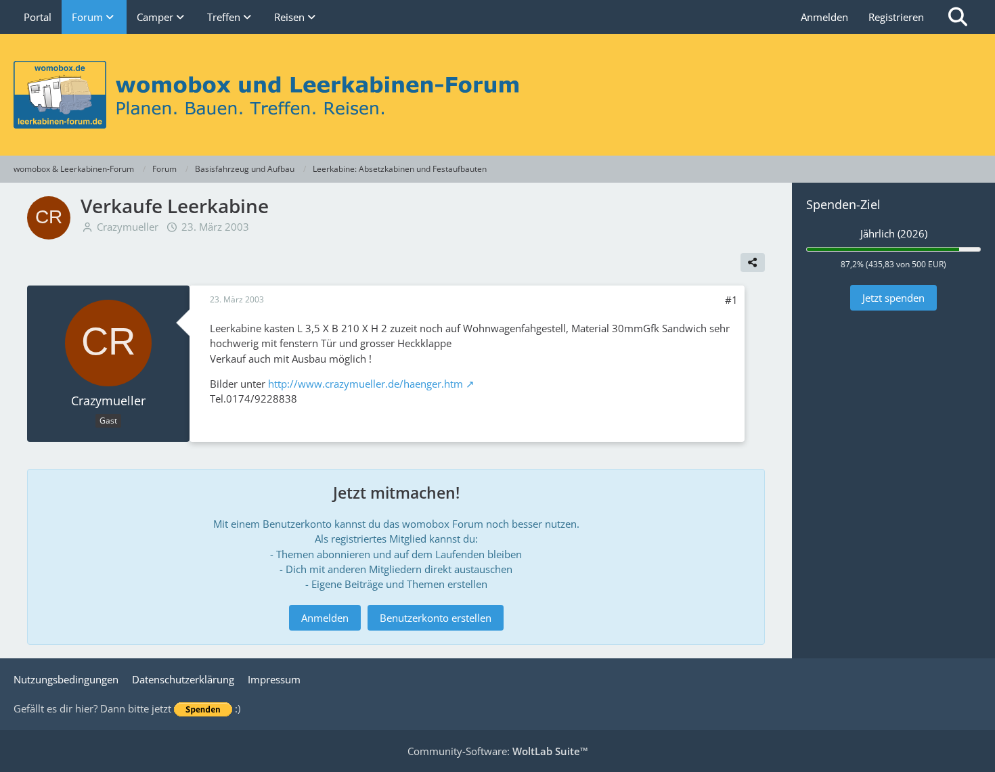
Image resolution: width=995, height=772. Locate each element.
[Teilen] (752, 262)
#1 (731, 299)
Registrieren (896, 17)
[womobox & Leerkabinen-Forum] (497, 94)
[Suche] (957, 17)
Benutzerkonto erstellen (435, 618)
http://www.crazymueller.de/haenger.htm (365, 383)
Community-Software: (497, 751)
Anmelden (824, 17)
